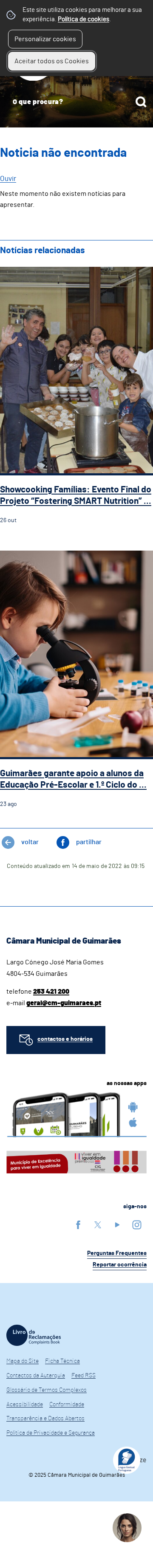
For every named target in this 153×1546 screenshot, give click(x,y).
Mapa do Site (22, 1361)
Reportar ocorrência (120, 1265)
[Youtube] (117, 1225)
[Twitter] (98, 1225)
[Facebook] (78, 1225)
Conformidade (66, 1405)
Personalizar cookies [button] (45, 39)
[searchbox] (76, 102)
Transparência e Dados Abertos (45, 1419)
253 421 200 (51, 991)
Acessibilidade (24, 1405)
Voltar (30, 842)
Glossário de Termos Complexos (46, 1390)
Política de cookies (83, 19)
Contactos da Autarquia (35, 1376)
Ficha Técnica (62, 1361)
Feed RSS (83, 1376)
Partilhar (89, 842)
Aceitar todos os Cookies (51, 61)
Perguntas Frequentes (117, 1253)
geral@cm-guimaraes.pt (63, 1003)
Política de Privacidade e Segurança (50, 1433)
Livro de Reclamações (33, 1335)
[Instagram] (137, 1225)
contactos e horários (65, 1039)
